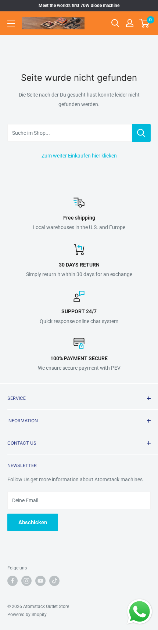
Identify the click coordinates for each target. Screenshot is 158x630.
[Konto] (129, 23)
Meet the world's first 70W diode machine (79, 5)
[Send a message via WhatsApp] (139, 611)
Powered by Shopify (27, 614)
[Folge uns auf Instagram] (26, 581)
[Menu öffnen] (11, 23)
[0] (144, 23)
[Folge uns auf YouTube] (40, 581)
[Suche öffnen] (115, 23)
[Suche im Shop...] (141, 133)
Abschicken (32, 522)
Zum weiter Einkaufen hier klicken (79, 156)
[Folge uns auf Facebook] (12, 581)
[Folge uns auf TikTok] (54, 581)
